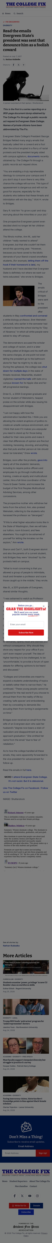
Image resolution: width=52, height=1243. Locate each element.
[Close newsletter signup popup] (43, 606)
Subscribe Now (26, 632)
